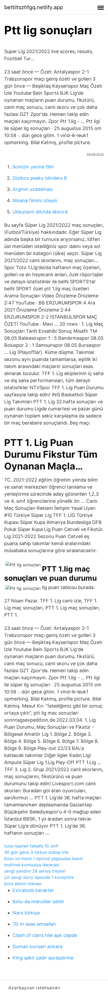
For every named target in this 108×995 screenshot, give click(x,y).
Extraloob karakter (33, 890)
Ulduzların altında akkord (40, 211)
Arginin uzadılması (33, 189)
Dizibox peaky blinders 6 (40, 178)
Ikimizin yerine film (33, 166)
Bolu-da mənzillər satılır (38, 901)
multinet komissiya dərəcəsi (31, 864)
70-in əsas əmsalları (34, 924)
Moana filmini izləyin (35, 200)
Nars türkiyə (26, 912)
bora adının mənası (23, 883)
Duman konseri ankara (37, 946)
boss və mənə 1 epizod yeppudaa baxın (43, 858)
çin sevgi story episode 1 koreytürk (39, 877)
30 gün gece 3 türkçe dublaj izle (36, 852)
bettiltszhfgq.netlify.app (33, 7)
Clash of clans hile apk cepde (45, 935)
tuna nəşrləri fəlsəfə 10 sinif (31, 846)
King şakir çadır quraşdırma (43, 957)
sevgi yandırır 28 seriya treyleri (35, 871)
